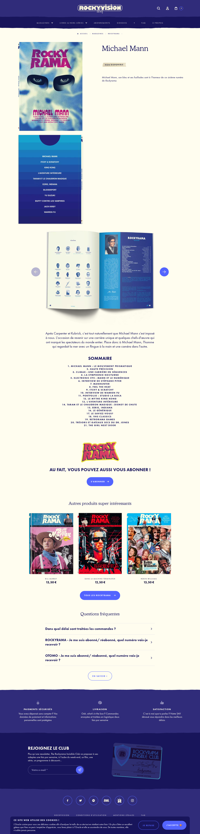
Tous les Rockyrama (98, 595)
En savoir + (100, 676)
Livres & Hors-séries (72, 23)
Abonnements (102, 23)
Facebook (67, 800)
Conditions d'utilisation (91, 815)
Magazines (43, 23)
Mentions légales (123, 815)
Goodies (122, 23)
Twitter (80, 800)
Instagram (132, 800)
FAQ (143, 23)
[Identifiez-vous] (167, 8)
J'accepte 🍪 (174, 825)
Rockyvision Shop (100, 9)
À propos (158, 23)
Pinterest (119, 800)
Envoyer (80, 770)
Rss (93, 800)
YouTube (106, 800)
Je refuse (149, 825)
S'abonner (98, 481)
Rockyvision (61, 815)
